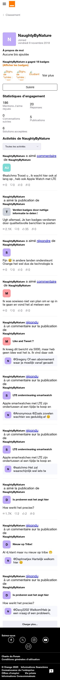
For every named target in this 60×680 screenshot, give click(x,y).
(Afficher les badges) (15, 65)
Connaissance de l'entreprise (18, 670)
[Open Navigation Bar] (5, 4)
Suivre (30, 87)
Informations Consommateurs (18, 676)
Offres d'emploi (10, 673)
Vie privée (30, 673)
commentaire (46, 156)
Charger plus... (30, 624)
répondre (43, 241)
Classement (13, 14)
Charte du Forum (11, 656)
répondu (32, 322)
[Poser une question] (51, 671)
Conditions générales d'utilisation (21, 659)
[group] (5, 184)
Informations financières (34, 667)
